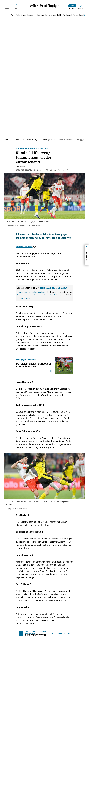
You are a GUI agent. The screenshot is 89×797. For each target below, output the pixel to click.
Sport (17, 140)
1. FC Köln (27, 140)
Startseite (7, 140)
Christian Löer (24, 167)
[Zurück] (5, 15)
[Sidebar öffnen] (11, 15)
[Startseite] (44, 6)
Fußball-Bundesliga (42, 140)
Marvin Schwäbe (24, 246)
